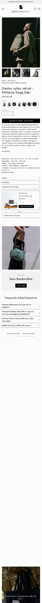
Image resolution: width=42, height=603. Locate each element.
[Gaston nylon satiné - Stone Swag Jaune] (34, 104)
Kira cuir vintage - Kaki (25, 196)
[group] (21, 2)
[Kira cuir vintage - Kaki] (10, 200)
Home (4, 81)
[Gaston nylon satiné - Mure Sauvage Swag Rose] (19, 104)
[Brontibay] (21, 9)
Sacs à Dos (11, 81)
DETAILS (4, 178)
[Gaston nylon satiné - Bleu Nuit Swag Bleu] (4, 104)
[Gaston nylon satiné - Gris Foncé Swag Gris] (9, 104)
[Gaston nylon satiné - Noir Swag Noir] (29, 104)
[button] (34, 9)
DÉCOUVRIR (21, 286)
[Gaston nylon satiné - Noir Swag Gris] (24, 104)
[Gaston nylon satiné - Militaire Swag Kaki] (6, 72)
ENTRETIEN (5, 182)
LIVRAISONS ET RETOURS (10, 187)
